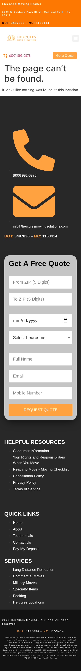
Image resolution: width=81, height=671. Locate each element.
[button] (75, 38)
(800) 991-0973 (19, 55)
